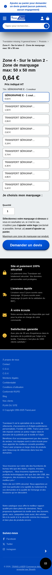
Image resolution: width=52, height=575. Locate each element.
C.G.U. (6, 369)
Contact (6, 364)
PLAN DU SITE (10, 405)
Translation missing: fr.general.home (19, 41)
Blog (5, 396)
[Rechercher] (46, 25)
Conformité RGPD (11, 391)
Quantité (7, 205)
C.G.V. (6, 373)
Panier (47, 18)
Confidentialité (9, 382)
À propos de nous (11, 359)
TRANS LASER (19, 566)
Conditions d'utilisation (13, 387)
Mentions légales (10, 378)
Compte (42, 18)
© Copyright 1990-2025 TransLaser (19, 410)
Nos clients (8, 401)
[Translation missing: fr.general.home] (18, 18)
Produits (43, 41)
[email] (45, 563)
